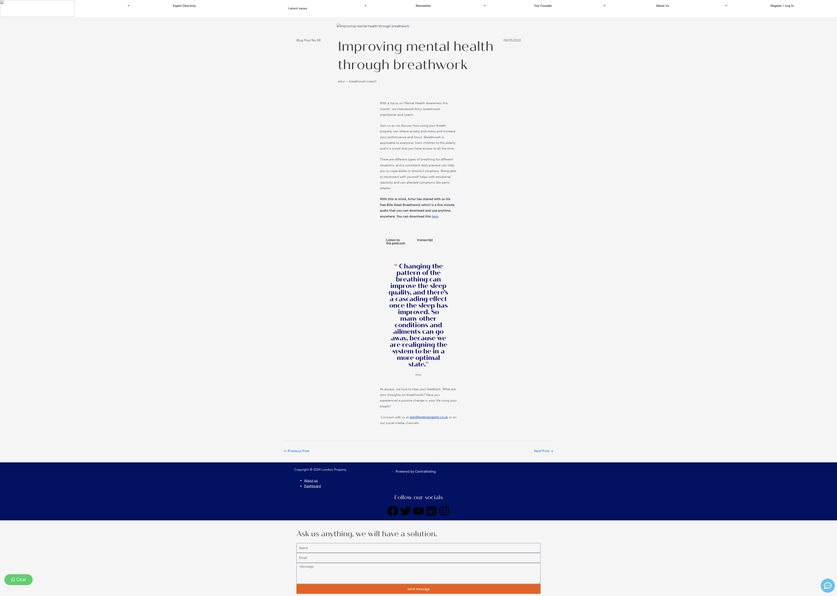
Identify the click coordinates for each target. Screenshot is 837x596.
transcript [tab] (425, 240)
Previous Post (296, 451)
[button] (299, 8)
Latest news (297, 8)
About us (311, 481)
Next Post (543, 451)
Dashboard (312, 486)
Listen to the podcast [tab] (395, 241)
